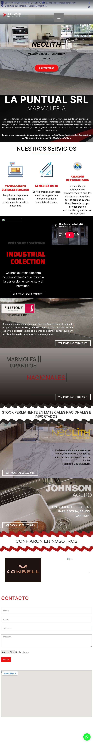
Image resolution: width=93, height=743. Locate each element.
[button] (2, 55)
